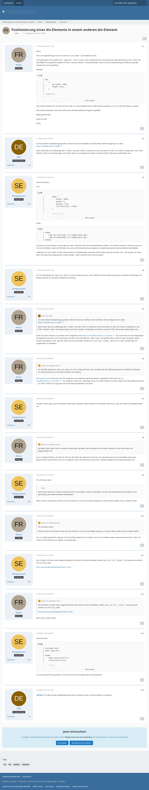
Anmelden (62, 743)
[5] (41, 89)
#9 (143, 475)
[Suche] (143, 3)
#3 (143, 177)
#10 (142, 516)
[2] (41, 82)
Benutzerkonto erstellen (81, 743)
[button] (141, 75)
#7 (143, 399)
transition (25, 764)
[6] (41, 91)
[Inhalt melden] (142, 128)
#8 (143, 437)
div (10, 764)
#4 (143, 270)
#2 (143, 138)
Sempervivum (44, 378)
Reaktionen (10, 165)
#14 (142, 690)
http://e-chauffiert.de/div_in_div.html (97, 335)
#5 (143, 309)
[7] (41, 94)
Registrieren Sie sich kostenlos (78, 737)
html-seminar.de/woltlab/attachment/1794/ (53, 567)
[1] (41, 79)
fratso (16, 33)
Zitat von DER (46, 316)
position (16, 764)
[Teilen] (144, 38)
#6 (143, 358)
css (5, 764)
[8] (41, 96)
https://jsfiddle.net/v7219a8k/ (48, 146)
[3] (41, 84)
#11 (142, 555)
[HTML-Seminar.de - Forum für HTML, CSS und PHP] (74, 12)
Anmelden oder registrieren (126, 3)
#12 (142, 594)
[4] (41, 87)
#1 (143, 46)
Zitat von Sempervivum (50, 365)
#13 (142, 633)
